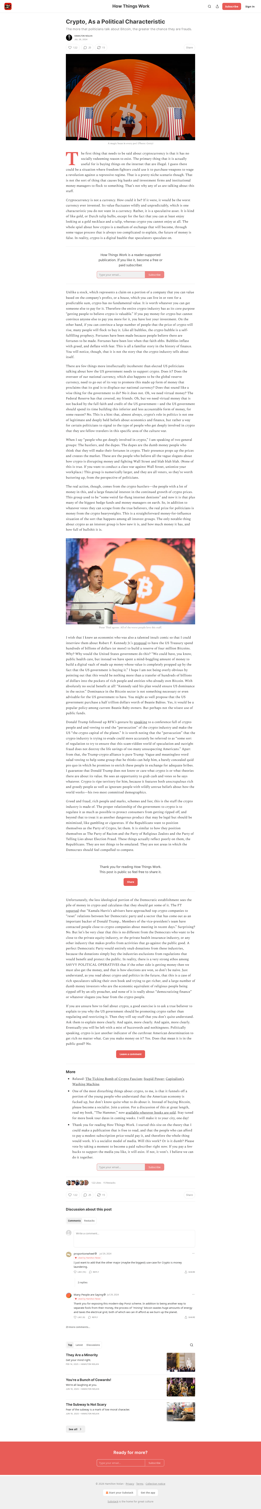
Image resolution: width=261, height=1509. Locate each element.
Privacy (130, 1483)
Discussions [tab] (93, 1345)
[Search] (209, 6)
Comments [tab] (74, 1220)
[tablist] (81, 1220)
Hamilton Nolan (83, 36)
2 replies (82, 1282)
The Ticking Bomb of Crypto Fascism (113, 1079)
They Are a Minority (82, 1355)
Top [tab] (70, 1345)
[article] (130, 1362)
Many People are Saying (88, 1294)
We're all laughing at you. (81, 1385)
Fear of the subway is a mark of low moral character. (98, 1409)
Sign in (250, 6)
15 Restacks (109, 1182)
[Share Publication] (217, 6)
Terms (139, 1483)
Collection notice (155, 1483)
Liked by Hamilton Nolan (89, 1257)
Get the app (148, 1492)
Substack (113, 1501)
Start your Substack (121, 1492)
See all (73, 1429)
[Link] (61, 1072)
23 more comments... (78, 1327)
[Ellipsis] (193, 1253)
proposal (140, 643)
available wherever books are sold (151, 1112)
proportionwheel (84, 1253)
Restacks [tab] (89, 1220)
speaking (140, 722)
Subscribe (231, 6)
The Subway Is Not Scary (86, 1404)
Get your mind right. (78, 1360)
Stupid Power (154, 1079)
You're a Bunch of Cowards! (88, 1380)
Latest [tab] (79, 1345)
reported (72, 910)
